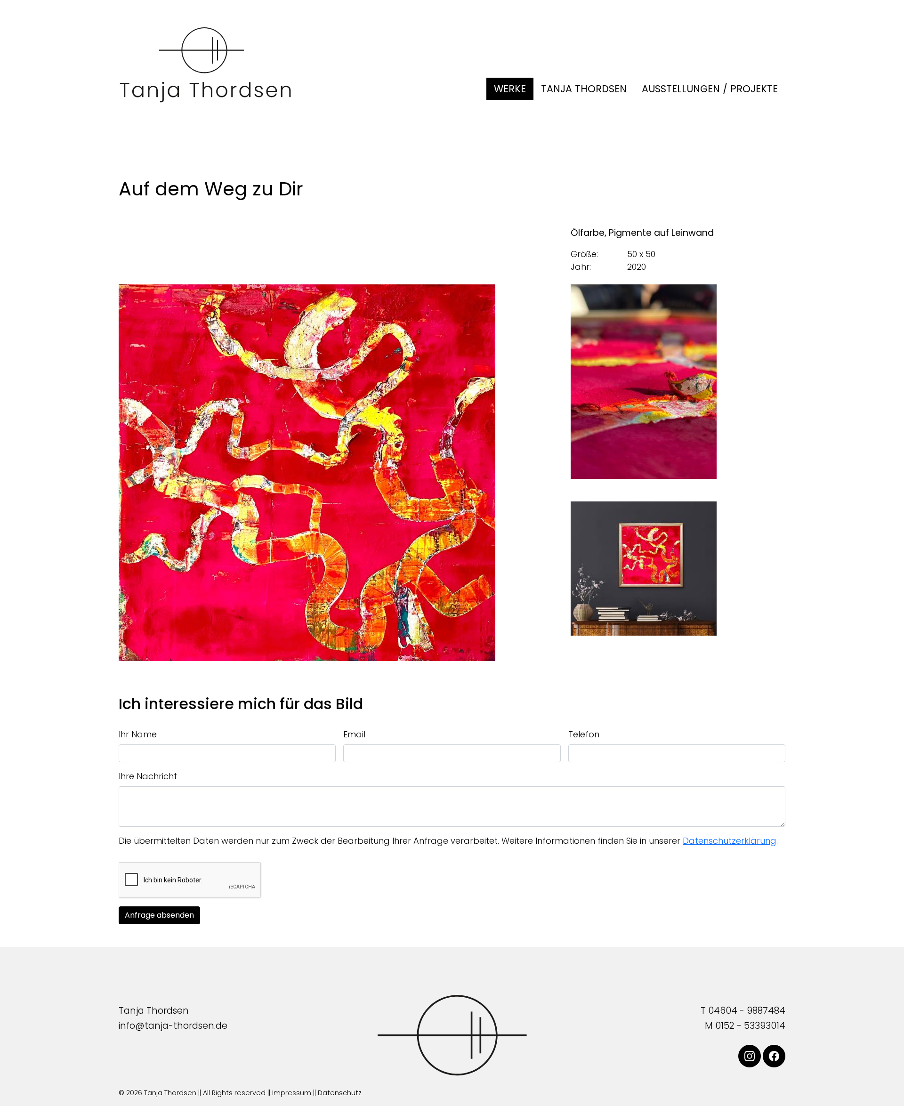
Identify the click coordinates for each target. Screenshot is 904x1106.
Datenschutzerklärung (729, 841)
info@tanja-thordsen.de (173, 1025)
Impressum (291, 1093)
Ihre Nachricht (148, 776)
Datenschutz (340, 1093)
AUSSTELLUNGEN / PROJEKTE (710, 89)
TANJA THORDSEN (584, 89)
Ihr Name (138, 734)
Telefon (583, 734)
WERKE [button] (510, 89)
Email (354, 734)
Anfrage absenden (159, 915)
